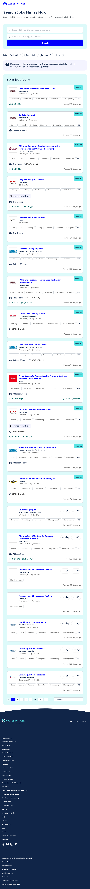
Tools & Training (7, 756)
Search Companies (8, 753)
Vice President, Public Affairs (33, 345)
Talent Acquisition (8, 779)
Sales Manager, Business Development (37, 447)
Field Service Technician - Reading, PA (37, 479)
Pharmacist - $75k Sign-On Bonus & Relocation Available (36, 537)
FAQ (3, 817)
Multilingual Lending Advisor (32, 622)
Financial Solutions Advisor (32, 218)
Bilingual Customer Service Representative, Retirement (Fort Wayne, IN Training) (39, 147)
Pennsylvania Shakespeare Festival (35, 570)
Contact (84, 721)
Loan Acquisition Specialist (32, 649)
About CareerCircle (8, 813)
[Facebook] (3, 844)
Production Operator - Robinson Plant (37, 89)
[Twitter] (15, 844)
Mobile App (6, 771)
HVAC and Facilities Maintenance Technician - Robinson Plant (40, 281)
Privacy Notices (7, 865)
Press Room (6, 839)
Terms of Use (6, 862)
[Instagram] (7, 844)
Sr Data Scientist (27, 115)
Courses (5, 764)
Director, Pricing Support (31, 249)
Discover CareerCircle (9, 741)
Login (71, 721)
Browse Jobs (6, 749)
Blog (3, 828)
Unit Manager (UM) (28, 510)
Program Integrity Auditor (31, 180)
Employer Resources (9, 835)
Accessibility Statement (9, 869)
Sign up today (41, 67)
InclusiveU (5, 786)
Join (76, 721)
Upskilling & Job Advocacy (10, 798)
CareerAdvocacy (7, 805)
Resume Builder (8, 760)
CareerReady (6, 802)
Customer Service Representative (35, 410)
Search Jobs (6, 745)
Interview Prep (8, 768)
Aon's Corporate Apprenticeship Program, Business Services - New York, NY (43, 377)
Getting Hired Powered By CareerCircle (15, 790)
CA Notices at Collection (10, 880)
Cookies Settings (7, 873)
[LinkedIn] (11, 844)
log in (25, 64)
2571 (40, 699)
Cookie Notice (6, 877)
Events (4, 832)
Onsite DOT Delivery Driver (32, 314)
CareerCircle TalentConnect (11, 783)
